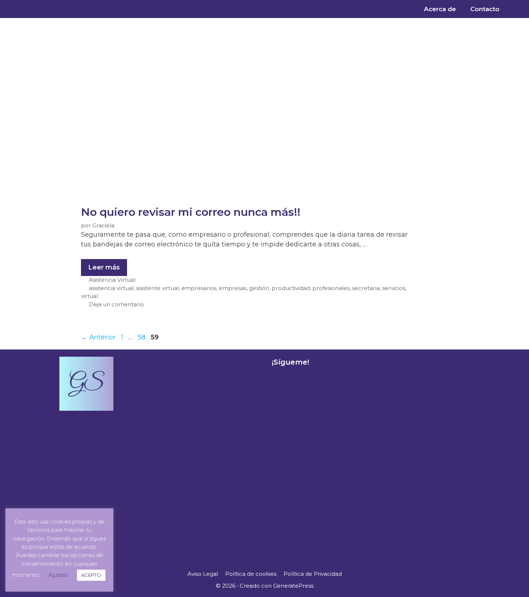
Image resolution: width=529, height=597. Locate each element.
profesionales (330, 288)
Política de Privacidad (313, 573)
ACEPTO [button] (91, 575)
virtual (89, 296)
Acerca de (440, 9)
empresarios (198, 288)
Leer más (107, 265)
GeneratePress (293, 585)
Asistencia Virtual (112, 279)
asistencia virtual (111, 288)
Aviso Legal (202, 573)
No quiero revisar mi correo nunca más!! (190, 212)
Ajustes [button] (58, 574)
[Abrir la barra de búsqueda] (518, 9)
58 (142, 337)
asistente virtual (157, 288)
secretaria (366, 288)
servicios (393, 288)
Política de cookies (250, 573)
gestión (259, 288)
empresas (233, 288)
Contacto (484, 9)
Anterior (98, 337)
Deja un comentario (116, 304)
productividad (291, 288)
